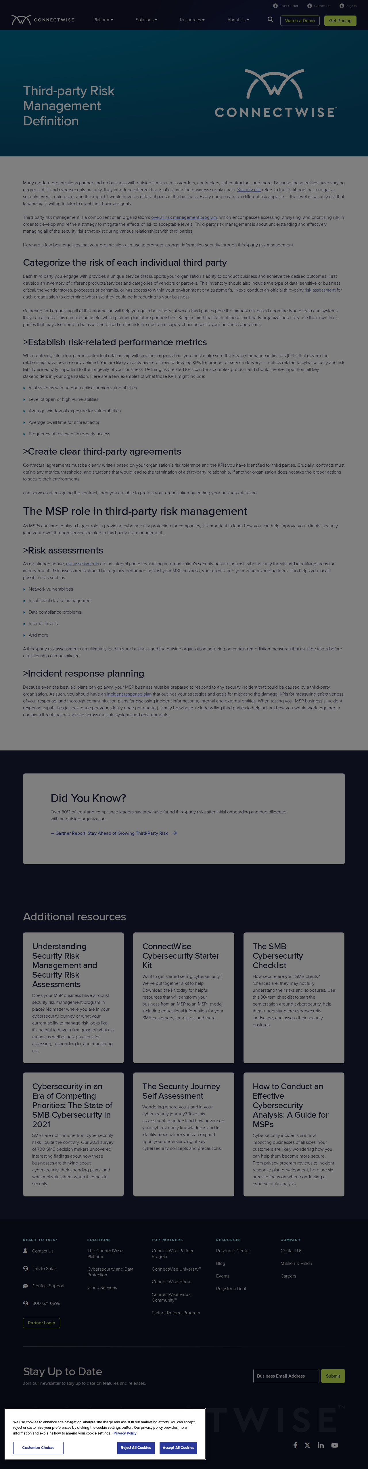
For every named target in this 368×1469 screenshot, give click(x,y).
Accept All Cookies (178, 1447)
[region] (105, 1434)
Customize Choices (38, 1447)
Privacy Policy (125, 1433)
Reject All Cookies (136, 1447)
